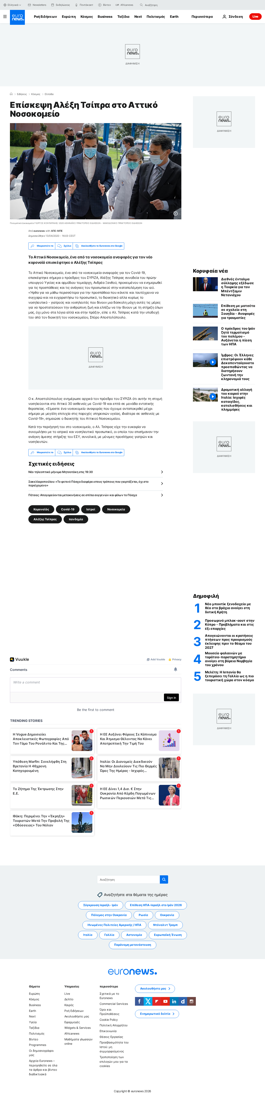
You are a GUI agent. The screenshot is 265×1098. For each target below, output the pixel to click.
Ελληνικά (13, 4)
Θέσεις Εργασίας (111, 1036)
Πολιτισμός (156, 16)
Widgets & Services (77, 1027)
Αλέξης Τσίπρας (45, 519)
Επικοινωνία (108, 1031)
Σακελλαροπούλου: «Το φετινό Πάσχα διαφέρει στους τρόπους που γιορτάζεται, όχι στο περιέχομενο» (88, 483)
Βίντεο (33, 1039)
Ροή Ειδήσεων (45, 16)
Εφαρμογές (72, 1022)
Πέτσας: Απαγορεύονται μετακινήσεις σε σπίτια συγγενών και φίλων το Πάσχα (82, 495)
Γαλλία (109, 934)
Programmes (37, 1045)
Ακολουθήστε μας (76, 1016)
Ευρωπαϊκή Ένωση (168, 934)
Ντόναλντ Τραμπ (165, 925)
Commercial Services (114, 1003)
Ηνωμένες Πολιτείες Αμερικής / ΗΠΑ (114, 925)
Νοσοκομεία (116, 509)
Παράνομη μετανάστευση (132, 944)
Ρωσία (143, 915)
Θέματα (34, 986)
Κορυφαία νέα (210, 271)
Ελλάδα (49, 94)
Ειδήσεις (22, 94)
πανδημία (76, 519)
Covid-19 (67, 509)
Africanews (71, 1033)
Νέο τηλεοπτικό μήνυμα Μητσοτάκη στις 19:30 (60, 472)
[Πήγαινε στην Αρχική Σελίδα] (17, 17)
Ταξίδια (123, 16)
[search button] (141, 5)
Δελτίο (68, 999)
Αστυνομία (134, 934)
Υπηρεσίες (71, 986)
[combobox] (162, 5)
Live (255, 16)
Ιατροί (90, 509)
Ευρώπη (69, 16)
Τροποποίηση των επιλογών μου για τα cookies (114, 1061)
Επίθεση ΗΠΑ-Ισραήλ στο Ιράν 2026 (156, 905)
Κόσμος (87, 16)
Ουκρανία (167, 915)
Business (105, 16)
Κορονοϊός (41, 509)
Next (138, 16)
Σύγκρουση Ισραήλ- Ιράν (100, 905)
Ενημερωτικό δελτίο (155, 1013)
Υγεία (33, 1022)
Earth (174, 16)
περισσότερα (109, 986)
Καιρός (69, 1005)
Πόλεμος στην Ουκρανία (109, 915)
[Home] (11, 94)
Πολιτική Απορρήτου (114, 1025)
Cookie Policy (109, 1019)
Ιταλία (87, 934)
